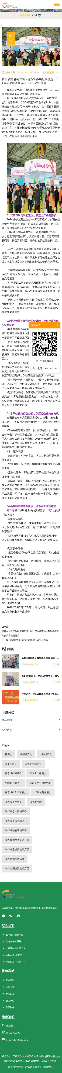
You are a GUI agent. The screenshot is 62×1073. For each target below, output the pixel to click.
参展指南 (9, 1007)
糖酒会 (8, 754)
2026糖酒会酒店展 (14, 859)
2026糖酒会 (36, 802)
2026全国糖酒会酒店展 (17, 868)
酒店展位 (9, 1000)
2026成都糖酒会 (42, 792)
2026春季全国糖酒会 (16, 811)
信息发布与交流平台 (15, 948)
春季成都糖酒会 (13, 773)
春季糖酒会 (11, 763)
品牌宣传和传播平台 (15, 955)
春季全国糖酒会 (38, 773)
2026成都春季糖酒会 (16, 830)
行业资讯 (7, 730)
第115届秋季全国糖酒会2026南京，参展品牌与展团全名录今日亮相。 (41, 658)
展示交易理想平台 (14, 934)
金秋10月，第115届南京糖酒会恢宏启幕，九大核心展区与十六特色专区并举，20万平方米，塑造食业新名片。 (41, 694)
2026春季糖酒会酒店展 (17, 849)
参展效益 (9, 993)
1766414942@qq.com (17, 1040)
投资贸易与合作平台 (15, 962)
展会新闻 (7, 720)
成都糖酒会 (26, 754)
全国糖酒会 (46, 754)
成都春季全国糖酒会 (40, 782)
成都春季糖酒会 (33, 763)
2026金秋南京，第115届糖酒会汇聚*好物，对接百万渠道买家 (41, 676)
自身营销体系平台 (14, 941)
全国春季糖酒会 (13, 782)
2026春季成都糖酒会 (16, 821)
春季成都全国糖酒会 (15, 792)
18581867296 (13, 1032)
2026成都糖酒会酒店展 (17, 840)
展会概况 (9, 980)
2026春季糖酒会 (13, 802)
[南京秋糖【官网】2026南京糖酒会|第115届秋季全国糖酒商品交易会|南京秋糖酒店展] (10, 5)
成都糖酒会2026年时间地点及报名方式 (29, 640)
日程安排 (9, 987)
